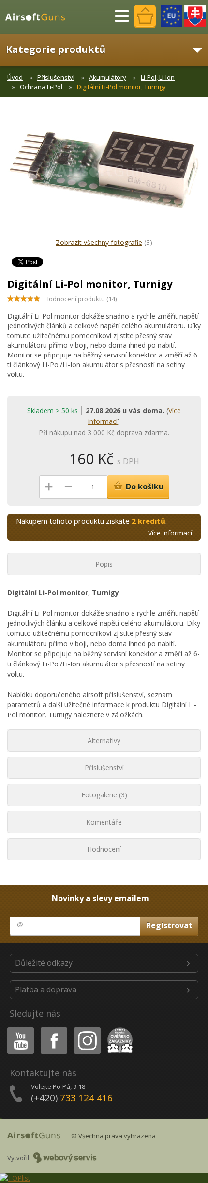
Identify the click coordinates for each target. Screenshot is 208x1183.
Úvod (15, 77)
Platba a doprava (45, 989)
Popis (104, 563)
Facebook (53, 1029)
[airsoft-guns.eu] (171, 16)
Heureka (118, 1029)
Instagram (87, 1029)
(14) (81, 298)
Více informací (170, 532)
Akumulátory (107, 77)
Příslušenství (55, 77)
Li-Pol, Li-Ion (158, 77)
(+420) (72, 1097)
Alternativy (104, 740)
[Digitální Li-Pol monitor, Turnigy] (104, 174)
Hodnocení (104, 849)
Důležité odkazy (44, 962)
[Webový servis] (65, 1157)
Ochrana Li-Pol (41, 86)
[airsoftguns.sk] (195, 16)
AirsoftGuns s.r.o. (39, 17)
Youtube (18, 1029)
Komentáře (104, 821)
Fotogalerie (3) (104, 794)
